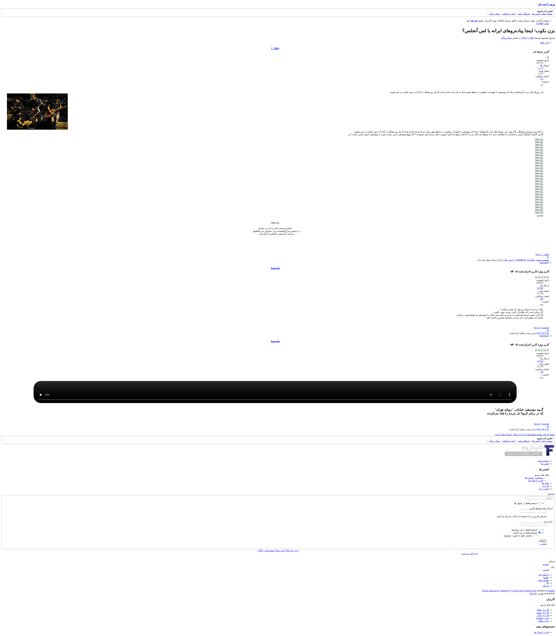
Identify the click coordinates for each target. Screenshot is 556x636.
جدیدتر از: (548, 521)
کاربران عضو (543, 612)
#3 (548, 426)
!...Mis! (531, 38)
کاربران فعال (542, 610)
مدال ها (545, 483)
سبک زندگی (506, 38)
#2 (548, 330)
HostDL (551, 590)
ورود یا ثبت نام (546, 4)
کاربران (545, 486)
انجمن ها (545, 463)
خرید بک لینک (292, 550)
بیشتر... (543, 543)
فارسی (545, 569)
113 (541, 79)
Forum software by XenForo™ (509, 590)
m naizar (531, 260)
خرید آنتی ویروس (469, 553)
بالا (547, 583)
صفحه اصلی (543, 461)
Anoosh (545, 328)
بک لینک (533, 593)
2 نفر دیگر (508, 260)
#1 (548, 257)
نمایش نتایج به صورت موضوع (518, 535)
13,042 (540, 288)
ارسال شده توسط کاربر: (541, 508)
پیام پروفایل (543, 621)
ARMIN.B (521, 260)
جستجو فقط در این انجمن (525, 532)
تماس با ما (544, 489)
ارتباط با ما (544, 575)
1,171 (540, 68)
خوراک (546, 586)
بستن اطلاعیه (542, 23)
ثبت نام (474, 20)
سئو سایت (269, 550)
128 (541, 299)
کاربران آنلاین (542, 615)
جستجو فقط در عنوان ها (526, 503)
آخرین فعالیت (542, 618)
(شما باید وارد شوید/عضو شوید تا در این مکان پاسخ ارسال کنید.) (525, 434)
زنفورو (546, 564)
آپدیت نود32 (280, 550)
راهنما (546, 577)
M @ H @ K (543, 333)
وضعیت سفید (542, 260)
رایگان (261, 550)
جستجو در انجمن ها (534, 477)
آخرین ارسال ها (535, 480)
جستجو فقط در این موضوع (525, 530)
